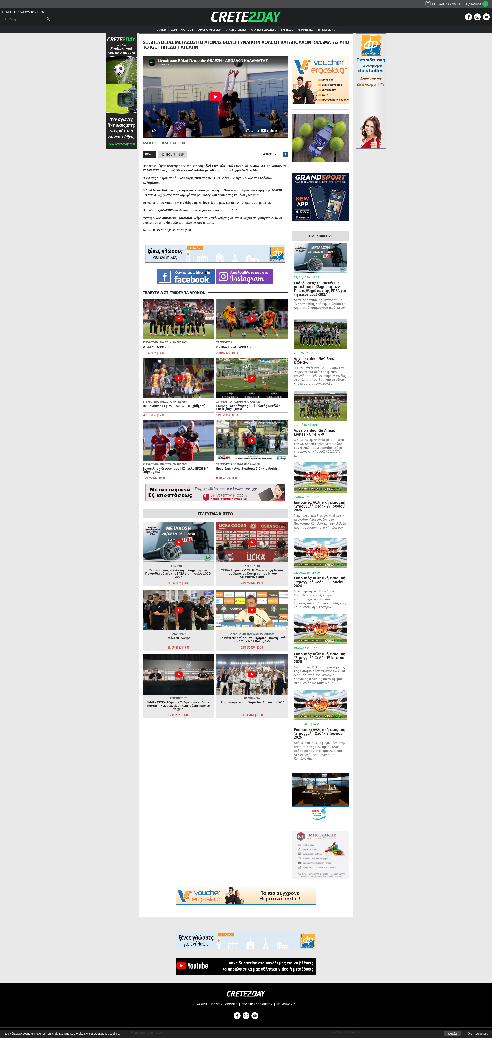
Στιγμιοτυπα (151, 342)
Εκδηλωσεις (178, 566)
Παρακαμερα (178, 633)
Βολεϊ (149, 154)
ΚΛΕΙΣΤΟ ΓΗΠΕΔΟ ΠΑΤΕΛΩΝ (164, 143)
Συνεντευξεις (252, 566)
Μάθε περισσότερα (476, 1033)
